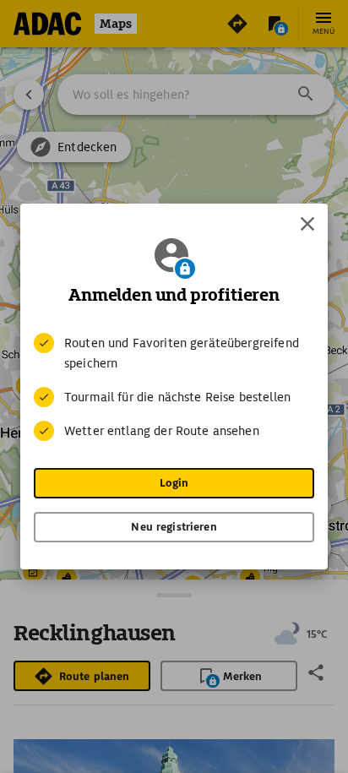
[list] (174, 387)
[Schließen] (307, 224)
